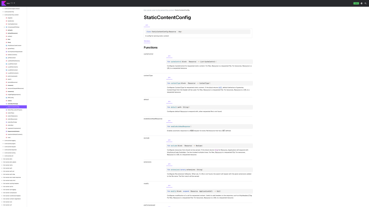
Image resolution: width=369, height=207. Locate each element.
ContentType (204, 83)
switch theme (362, 3)
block (211, 87)
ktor (8, 3)
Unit (218, 191)
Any (180, 32)
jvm (356, 3)
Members (147, 41)
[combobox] (13, 3)
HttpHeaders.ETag (245, 195)
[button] (365, 3)
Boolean (199, 146)
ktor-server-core (149, 10)
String (185, 107)
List (202, 62)
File (230, 66)
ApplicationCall (205, 191)
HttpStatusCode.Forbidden (176, 152)
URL (168, 68)
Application (232, 150)
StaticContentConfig (160, 32)
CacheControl (210, 62)
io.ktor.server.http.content (165, 10)
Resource (172, 32)
